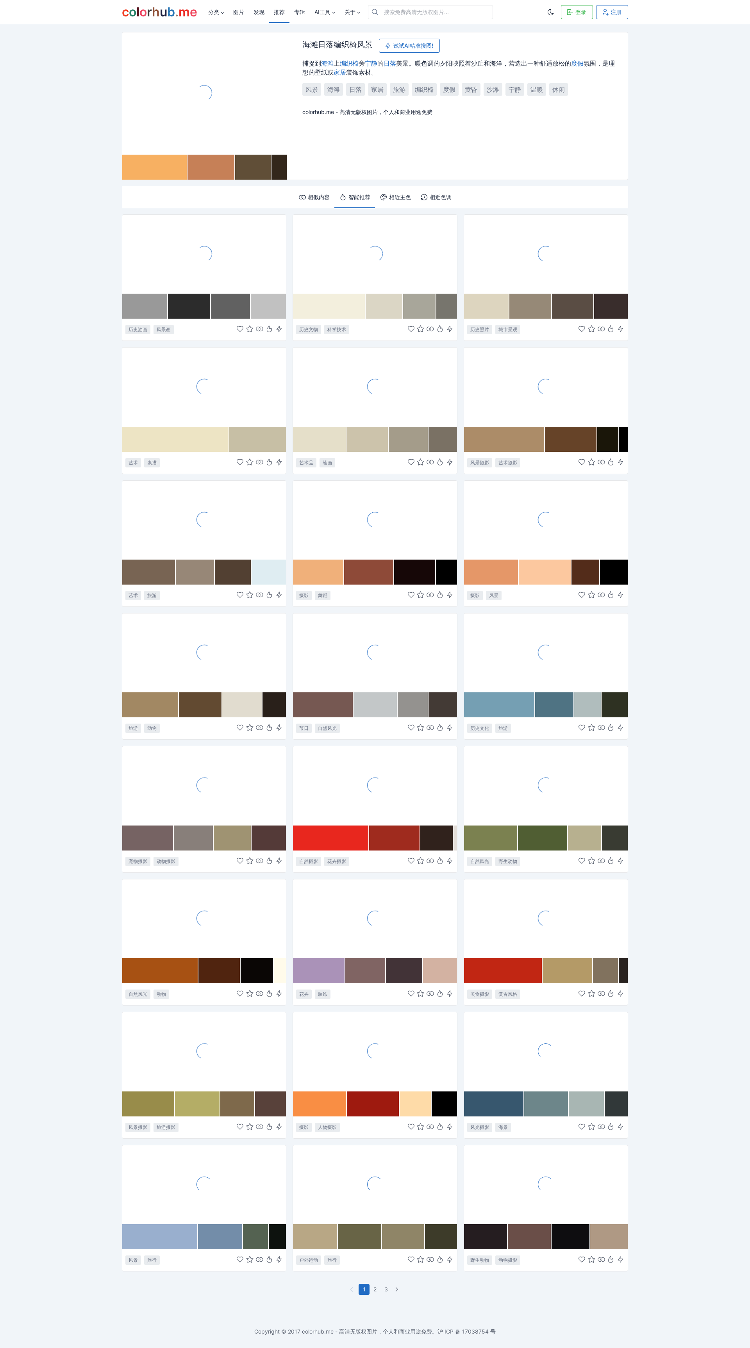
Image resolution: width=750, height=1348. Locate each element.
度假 (577, 63)
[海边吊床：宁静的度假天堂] (204, 1184)
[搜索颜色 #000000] (623, 439)
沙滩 (493, 89)
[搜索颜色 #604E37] (253, 167)
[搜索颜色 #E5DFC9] (319, 439)
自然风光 (327, 728)
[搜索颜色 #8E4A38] (369, 572)
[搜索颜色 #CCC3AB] (367, 439)
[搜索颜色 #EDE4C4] (175, 439)
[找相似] (259, 329)
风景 (311, 89)
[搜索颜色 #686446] (360, 1236)
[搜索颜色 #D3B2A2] (440, 970)
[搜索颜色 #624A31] (200, 704)
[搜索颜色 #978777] (195, 572)
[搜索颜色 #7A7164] (443, 439)
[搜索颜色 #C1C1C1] (268, 306)
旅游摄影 (166, 1127)
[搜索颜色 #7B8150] (491, 838)
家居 (340, 72)
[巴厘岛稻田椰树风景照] (204, 1051)
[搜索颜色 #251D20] (486, 1236)
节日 (304, 728)
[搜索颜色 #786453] (149, 572)
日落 (390, 63)
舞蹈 (322, 595)
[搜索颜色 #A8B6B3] (587, 1103)
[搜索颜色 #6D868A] (546, 1103)
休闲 (558, 89)
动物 (152, 728)
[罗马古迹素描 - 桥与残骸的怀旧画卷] (204, 387)
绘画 (327, 462)
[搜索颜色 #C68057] (211, 167)
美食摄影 (479, 994)
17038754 (475, 1331)
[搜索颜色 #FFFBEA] (280, 970)
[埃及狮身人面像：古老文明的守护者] (546, 652)
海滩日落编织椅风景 (337, 45)
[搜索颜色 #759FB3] (500, 704)
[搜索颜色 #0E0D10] (571, 1236)
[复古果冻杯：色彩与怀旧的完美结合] (546, 918)
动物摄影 (166, 861)
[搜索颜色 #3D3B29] (441, 1236)
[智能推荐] (269, 329)
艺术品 (306, 462)
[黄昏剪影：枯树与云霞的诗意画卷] (546, 387)
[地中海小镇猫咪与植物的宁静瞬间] (204, 652)
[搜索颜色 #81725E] (606, 970)
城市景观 (507, 329)
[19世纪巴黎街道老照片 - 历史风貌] (546, 254)
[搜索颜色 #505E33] (543, 838)
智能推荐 (359, 197)
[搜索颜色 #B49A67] (568, 970)
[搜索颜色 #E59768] (491, 572)
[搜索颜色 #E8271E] (331, 838)
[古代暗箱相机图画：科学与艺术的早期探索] (375, 254)
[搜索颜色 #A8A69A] (419, 306)
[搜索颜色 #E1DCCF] (242, 704)
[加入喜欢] (240, 329)
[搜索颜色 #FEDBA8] (416, 1103)
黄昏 (471, 89)
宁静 (371, 63)
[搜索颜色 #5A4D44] (573, 306)
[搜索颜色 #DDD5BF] (487, 306)
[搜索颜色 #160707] (415, 572)
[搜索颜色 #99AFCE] (160, 1236)
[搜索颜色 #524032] (233, 572)
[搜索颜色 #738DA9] (220, 1236)
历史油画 (138, 329)
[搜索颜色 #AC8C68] (504, 439)
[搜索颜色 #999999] (145, 306)
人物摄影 (327, 1127)
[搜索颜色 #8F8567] (403, 1236)
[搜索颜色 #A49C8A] (409, 439)
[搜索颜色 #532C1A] (585, 572)
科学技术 (336, 329)
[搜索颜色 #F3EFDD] (329, 306)
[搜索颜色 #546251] (255, 1236)
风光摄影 (479, 1127)
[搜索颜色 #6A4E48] (530, 1236)
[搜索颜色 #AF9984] (609, 1236)
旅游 (399, 89)
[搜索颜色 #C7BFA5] (257, 439)
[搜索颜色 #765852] (323, 704)
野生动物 (507, 861)
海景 (503, 1127)
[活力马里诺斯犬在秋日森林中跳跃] (204, 785)
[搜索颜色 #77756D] (446, 306)
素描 (152, 462)
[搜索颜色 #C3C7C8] (376, 704)
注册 (616, 12)
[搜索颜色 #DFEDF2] (269, 572)
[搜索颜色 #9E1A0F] (373, 1103)
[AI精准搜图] (279, 329)
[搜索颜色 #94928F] (413, 704)
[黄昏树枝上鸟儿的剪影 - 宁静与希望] (204, 918)
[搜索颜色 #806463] (365, 970)
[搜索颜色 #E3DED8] (455, 838)
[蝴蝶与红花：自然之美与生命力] (375, 785)
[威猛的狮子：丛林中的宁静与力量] (546, 1184)
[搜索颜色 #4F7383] (554, 704)
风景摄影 (479, 462)
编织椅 (349, 63)
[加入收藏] (250, 329)
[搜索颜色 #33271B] (279, 167)
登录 (580, 12)
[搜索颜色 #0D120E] (277, 1236)
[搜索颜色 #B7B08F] (585, 838)
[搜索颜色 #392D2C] (611, 306)
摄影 (304, 595)
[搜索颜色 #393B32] (615, 838)
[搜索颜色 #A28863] (150, 704)
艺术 (133, 462)
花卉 (304, 994)
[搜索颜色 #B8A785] (315, 1236)
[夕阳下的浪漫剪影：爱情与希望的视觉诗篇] (546, 520)
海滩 (327, 63)
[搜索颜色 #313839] (616, 1103)
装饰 (322, 994)
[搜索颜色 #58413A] (270, 1103)
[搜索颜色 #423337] (404, 970)
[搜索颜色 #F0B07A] (318, 572)
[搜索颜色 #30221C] (437, 838)
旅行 (152, 1260)
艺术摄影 (507, 462)
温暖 (536, 89)
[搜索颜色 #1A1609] (608, 439)
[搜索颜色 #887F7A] (194, 838)
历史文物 (308, 329)
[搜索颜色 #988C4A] (148, 1103)
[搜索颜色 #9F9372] (233, 838)
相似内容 (319, 197)
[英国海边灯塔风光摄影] (546, 1051)
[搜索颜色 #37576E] (494, 1103)
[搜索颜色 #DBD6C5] (384, 306)
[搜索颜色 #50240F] (219, 970)
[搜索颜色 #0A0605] (257, 970)
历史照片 (479, 329)
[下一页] (397, 1289)
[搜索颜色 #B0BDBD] (587, 704)
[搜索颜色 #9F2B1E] (394, 838)
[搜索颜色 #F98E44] (320, 1103)
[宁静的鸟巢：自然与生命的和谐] (546, 785)
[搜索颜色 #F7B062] (155, 167)
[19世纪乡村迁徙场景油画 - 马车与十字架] (204, 254)
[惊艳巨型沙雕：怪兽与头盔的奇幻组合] (204, 520)
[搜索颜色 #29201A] (274, 704)
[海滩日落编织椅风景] (204, 92)
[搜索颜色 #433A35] (443, 704)
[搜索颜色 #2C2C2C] (189, 306)
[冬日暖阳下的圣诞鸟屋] (375, 652)
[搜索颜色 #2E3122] (615, 704)
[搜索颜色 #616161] (230, 306)
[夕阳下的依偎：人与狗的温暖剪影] (375, 1051)
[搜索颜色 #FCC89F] (545, 572)
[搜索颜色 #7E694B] (237, 1103)
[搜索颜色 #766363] (148, 838)
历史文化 (479, 728)
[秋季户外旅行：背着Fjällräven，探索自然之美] (375, 1184)
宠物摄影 (138, 861)
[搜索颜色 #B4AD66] (197, 1103)
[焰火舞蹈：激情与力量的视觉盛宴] (375, 520)
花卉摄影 (336, 861)
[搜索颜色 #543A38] (269, 838)
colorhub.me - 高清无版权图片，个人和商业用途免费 (367, 1331)
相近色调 (441, 197)
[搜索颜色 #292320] (623, 970)
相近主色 (400, 197)
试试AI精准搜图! (413, 45)
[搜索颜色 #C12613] (503, 970)
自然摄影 (308, 861)
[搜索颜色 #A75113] (160, 970)
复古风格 (507, 994)
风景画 (164, 329)
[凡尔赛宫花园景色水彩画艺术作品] (375, 387)
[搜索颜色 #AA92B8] (319, 970)
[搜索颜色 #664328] (571, 439)
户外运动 (308, 1260)
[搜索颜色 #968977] (530, 306)
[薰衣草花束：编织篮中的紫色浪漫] (375, 918)
